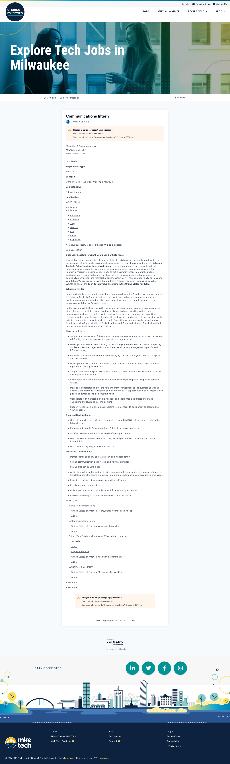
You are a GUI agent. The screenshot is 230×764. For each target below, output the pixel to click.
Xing (72, 223)
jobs (50, 97)
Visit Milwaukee (102, 758)
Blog (219, 11)
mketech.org (68, 758)
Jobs (146, 11)
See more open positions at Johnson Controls (115, 620)
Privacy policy (109, 649)
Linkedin (74, 219)
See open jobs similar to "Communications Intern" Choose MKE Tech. (103, 137)
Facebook (75, 215)
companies (69, 97)
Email (73, 235)
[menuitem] (187, 4)
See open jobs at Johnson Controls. (88, 133)
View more (71, 582)
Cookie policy (121, 649)
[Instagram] (180, 668)
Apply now (71, 210)
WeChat (74, 227)
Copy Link (75, 239)
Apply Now (71, 207)
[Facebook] (164, 668)
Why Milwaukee (169, 11)
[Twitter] (148, 668)
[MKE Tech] (22, 744)
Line (72, 231)
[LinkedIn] (132, 668)
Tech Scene (196, 11)
